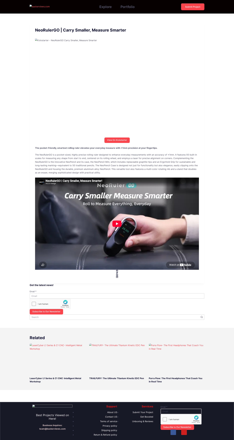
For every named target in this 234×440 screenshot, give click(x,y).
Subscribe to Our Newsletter (46, 311)
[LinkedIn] (117, 277)
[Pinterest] (117, 275)
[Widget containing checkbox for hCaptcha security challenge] (50, 304)
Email (33, 291)
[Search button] (201, 317)
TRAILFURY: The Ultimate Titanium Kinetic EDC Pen (116, 378)
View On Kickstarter (117, 140)
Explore (105, 7)
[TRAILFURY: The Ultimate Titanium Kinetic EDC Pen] (117, 359)
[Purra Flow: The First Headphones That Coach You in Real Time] (176, 359)
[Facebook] (117, 271)
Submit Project (192, 6)
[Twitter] (117, 273)
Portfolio (128, 7)
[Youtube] (184, 432)
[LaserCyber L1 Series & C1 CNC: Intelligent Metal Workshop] (57, 359)
